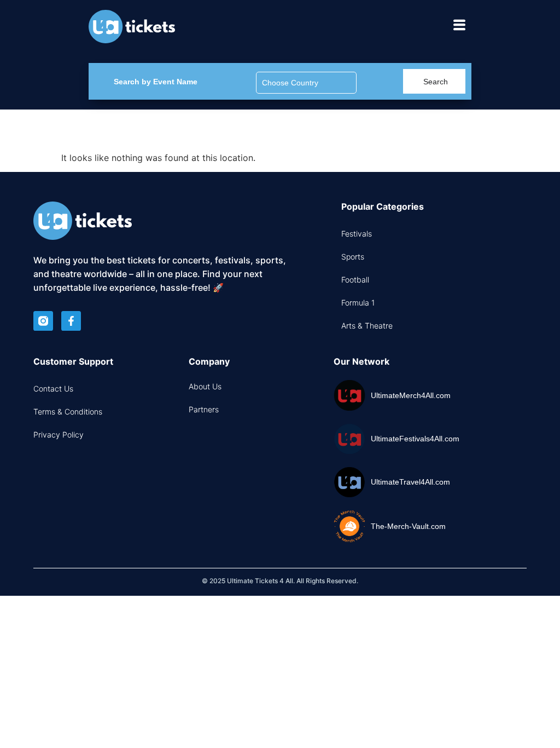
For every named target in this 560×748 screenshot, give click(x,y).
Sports (352, 256)
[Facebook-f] (71, 321)
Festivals (356, 233)
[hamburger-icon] (459, 26)
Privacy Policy (58, 434)
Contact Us (53, 388)
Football (355, 279)
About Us (205, 386)
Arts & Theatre (367, 325)
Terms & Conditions (67, 411)
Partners (204, 409)
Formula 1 (358, 302)
